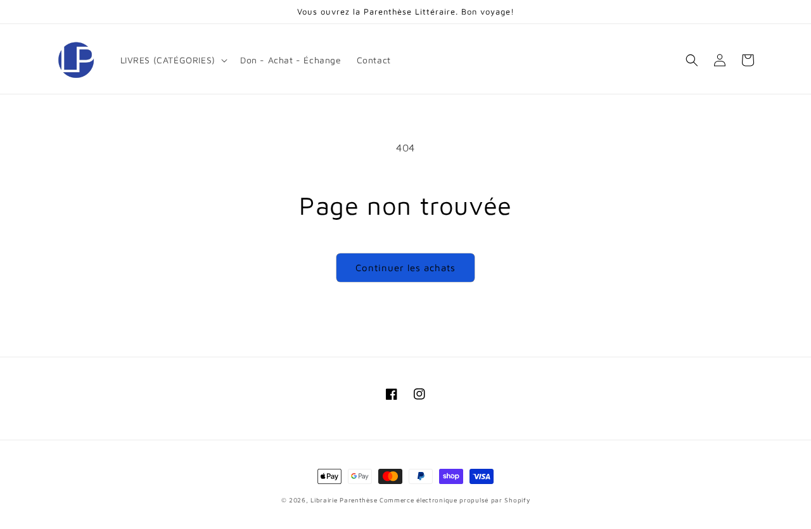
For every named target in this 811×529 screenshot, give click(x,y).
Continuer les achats (405, 267)
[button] (173, 60)
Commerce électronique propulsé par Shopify (455, 500)
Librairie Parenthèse (343, 500)
